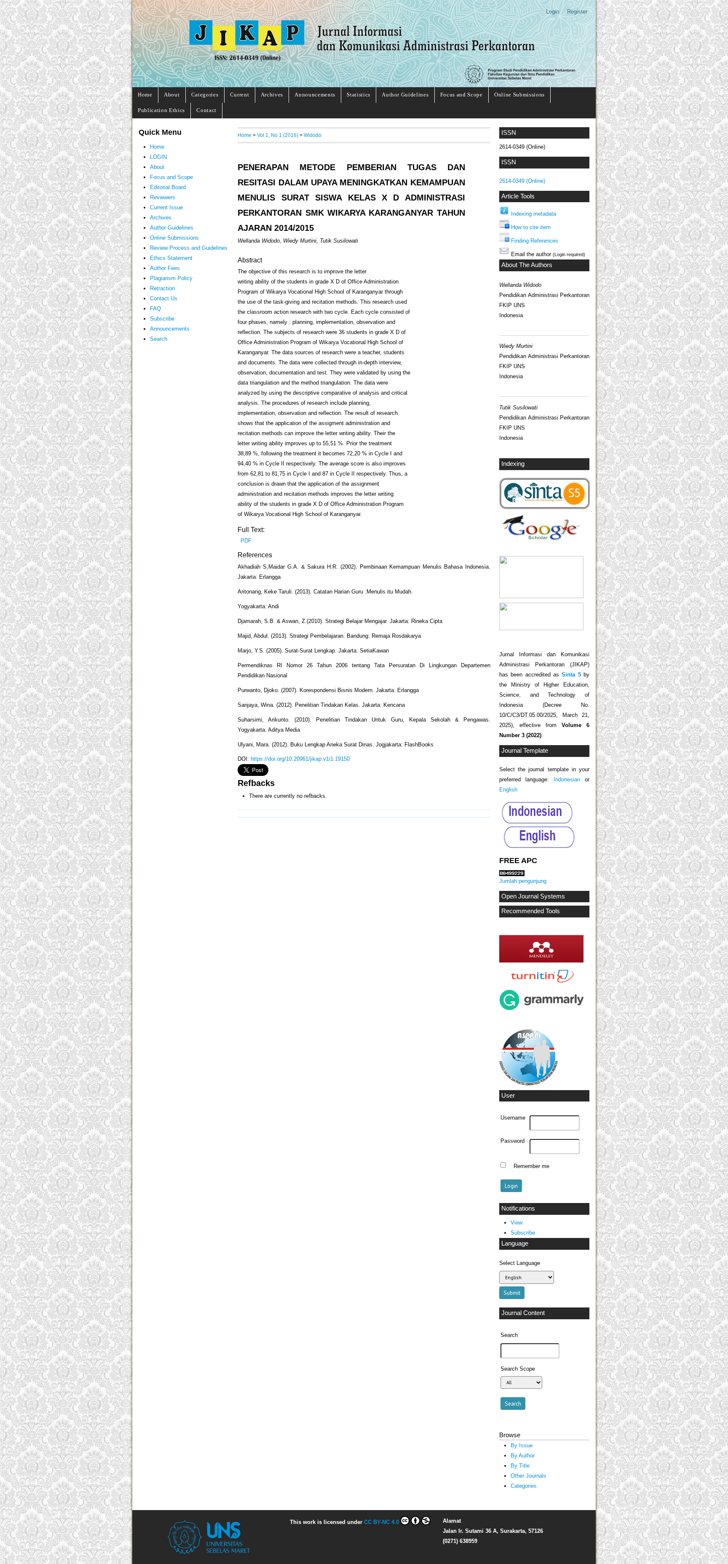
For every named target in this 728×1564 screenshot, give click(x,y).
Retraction (162, 288)
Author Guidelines (405, 94)
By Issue (522, 1445)
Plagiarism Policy (171, 278)
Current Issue (166, 207)
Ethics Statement (171, 258)
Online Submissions (519, 94)
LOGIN (158, 157)
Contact (206, 110)
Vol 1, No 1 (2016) (277, 135)
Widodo (312, 135)
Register (577, 11)
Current (239, 94)
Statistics (358, 94)
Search (158, 339)
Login (552, 11)
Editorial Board (168, 187)
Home (145, 94)
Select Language (519, 1263)
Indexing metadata (533, 214)
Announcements (314, 94)
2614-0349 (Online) (522, 181)
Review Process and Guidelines (189, 248)
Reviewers (162, 197)
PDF (246, 540)
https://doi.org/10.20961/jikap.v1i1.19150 (300, 759)
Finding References (534, 241)
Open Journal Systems (533, 896)
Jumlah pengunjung (522, 881)
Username (512, 1118)
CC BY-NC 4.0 (381, 1522)
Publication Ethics (161, 110)
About (171, 94)
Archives (272, 94)
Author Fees (165, 268)
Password (512, 1141)
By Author (523, 1455)
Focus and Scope (461, 94)
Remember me (531, 1166)
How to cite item (531, 227)
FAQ (155, 308)
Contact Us (163, 298)
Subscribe (523, 1233)
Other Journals (528, 1476)
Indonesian (567, 779)
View (516, 1222)
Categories (205, 94)
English (508, 789)
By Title (520, 1465)
